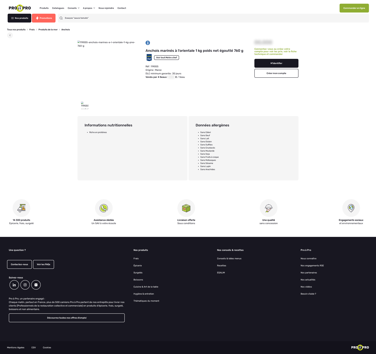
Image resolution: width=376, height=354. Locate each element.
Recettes (221, 265)
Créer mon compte (276, 73)
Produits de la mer (48, 29)
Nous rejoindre (106, 8)
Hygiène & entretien (144, 293)
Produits (44, 8)
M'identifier (276, 63)
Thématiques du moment (146, 301)
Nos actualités (308, 279)
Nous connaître (308, 258)
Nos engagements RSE (312, 265)
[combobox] (216, 18)
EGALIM (221, 272)
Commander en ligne (354, 8)
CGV (33, 347)
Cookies (47, 347)
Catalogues (58, 8)
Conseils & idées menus (229, 258)
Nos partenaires (309, 272)
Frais (32, 29)
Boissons (138, 279)
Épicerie (138, 265)
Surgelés (138, 272)
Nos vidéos (306, 286)
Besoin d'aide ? (308, 293)
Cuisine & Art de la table (146, 286)
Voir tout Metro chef (166, 57)
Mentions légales (15, 347)
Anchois (65, 29)
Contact (122, 8)
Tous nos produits (16, 29)
